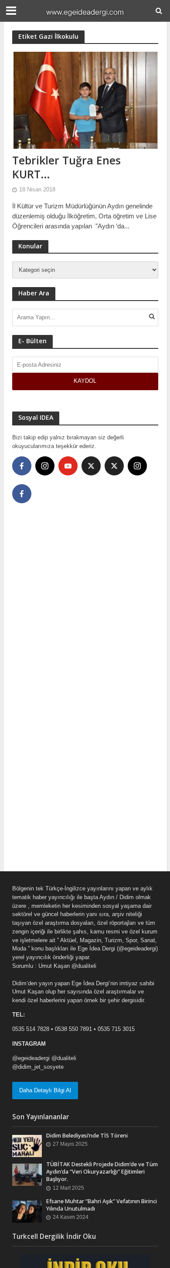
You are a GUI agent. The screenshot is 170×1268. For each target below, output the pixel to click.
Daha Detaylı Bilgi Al (45, 1090)
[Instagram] (44, 465)
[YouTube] (68, 465)
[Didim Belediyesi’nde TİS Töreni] (27, 1145)
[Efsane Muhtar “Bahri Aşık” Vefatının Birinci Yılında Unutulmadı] (27, 1211)
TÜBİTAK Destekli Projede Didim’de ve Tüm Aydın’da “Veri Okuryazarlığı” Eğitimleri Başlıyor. (102, 1172)
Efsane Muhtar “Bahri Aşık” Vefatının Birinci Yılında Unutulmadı (101, 1205)
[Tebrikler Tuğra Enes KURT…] (85, 100)
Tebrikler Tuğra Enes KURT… (66, 167)
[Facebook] (21, 465)
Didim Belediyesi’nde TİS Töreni (87, 1135)
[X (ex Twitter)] (91, 465)
